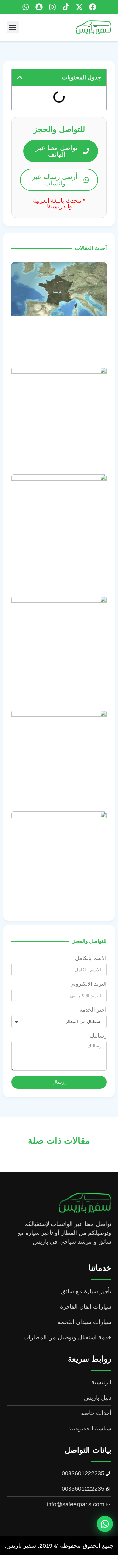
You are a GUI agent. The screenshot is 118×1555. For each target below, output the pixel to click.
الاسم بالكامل (91, 958)
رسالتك (98, 1036)
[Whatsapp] (25, 6)
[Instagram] (52, 6)
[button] (13, 27)
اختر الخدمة (93, 1010)
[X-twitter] (79, 6)
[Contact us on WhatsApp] (105, 1523)
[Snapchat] (39, 6)
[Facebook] (92, 6)
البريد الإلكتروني (88, 984)
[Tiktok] (65, 6)
